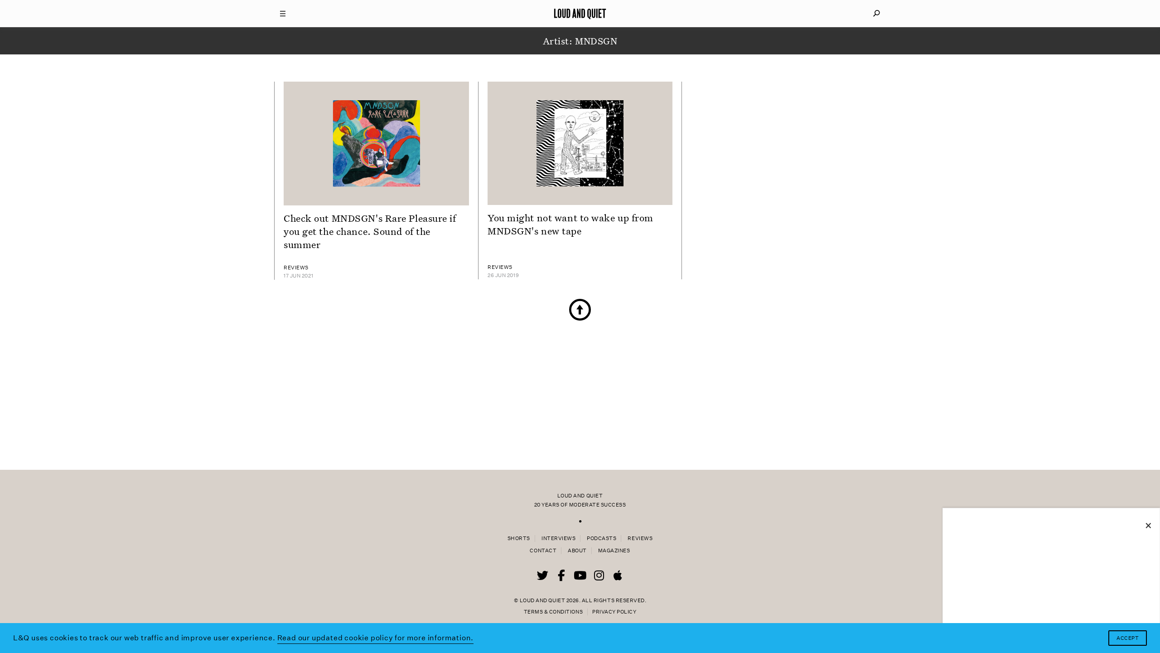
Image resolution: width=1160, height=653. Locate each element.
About (577, 550)
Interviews (558, 538)
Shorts (519, 538)
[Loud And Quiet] (580, 13)
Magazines (614, 550)
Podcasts (601, 538)
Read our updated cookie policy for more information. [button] (375, 638)
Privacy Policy (614, 612)
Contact (543, 550)
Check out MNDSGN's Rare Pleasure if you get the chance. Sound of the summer (370, 231)
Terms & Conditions (553, 612)
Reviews (640, 538)
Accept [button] (1127, 638)
